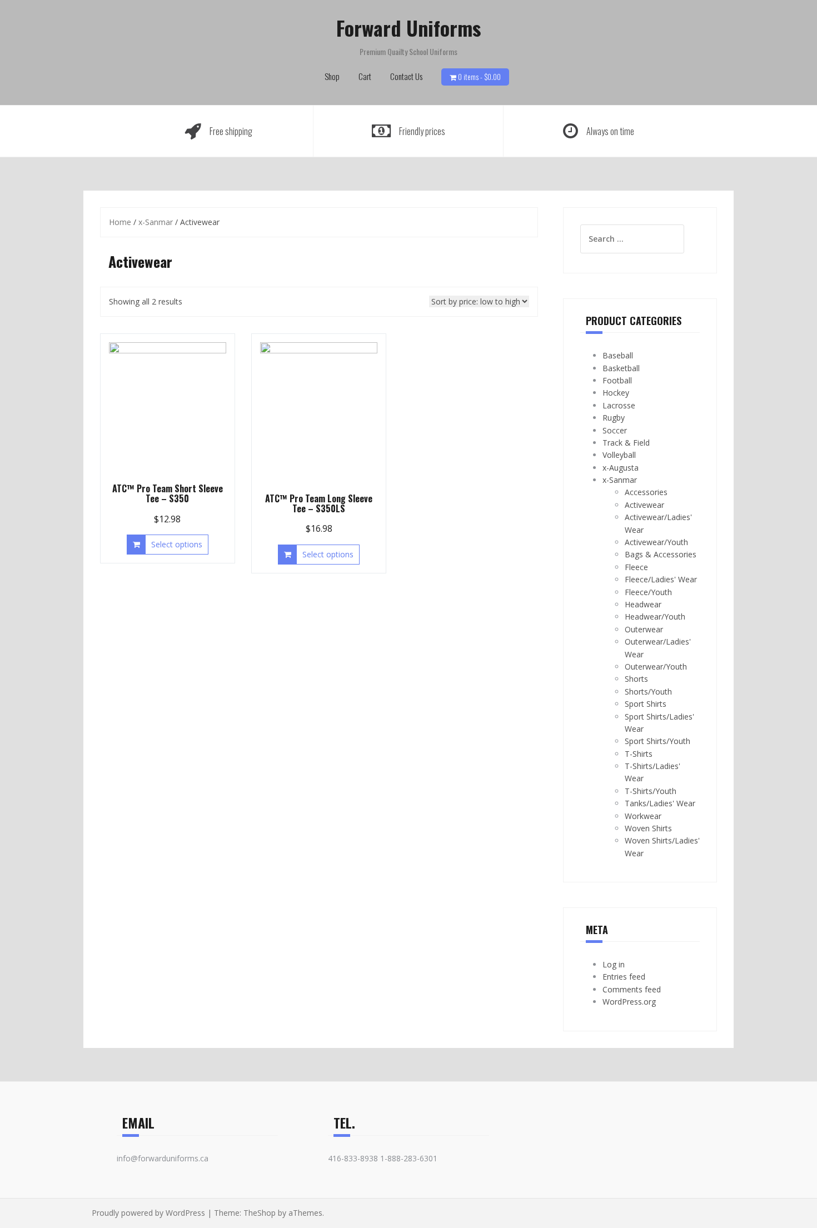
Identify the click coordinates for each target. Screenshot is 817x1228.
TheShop (259, 1212)
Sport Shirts (645, 703)
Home (120, 222)
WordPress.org (629, 1001)
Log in (613, 964)
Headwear (643, 604)
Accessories (646, 492)
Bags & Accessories (660, 554)
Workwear (643, 816)
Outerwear (644, 629)
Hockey (615, 392)
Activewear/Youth (656, 542)
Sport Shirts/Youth (657, 741)
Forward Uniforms (408, 27)
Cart (364, 76)
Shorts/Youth (648, 691)
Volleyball (619, 455)
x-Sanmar (155, 222)
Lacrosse (618, 405)
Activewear (644, 505)
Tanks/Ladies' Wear (660, 803)
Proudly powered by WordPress (148, 1212)
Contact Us (406, 76)
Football (617, 380)
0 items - (479, 76)
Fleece (636, 567)
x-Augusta (620, 467)
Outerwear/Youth (656, 666)
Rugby (613, 417)
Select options (176, 544)
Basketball (621, 368)
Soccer (614, 430)
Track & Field (626, 442)
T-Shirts (638, 753)
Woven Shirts (648, 828)
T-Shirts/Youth (650, 791)
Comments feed (631, 989)
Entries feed (623, 976)
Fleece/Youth (648, 592)
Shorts (636, 678)
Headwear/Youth (655, 616)
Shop (332, 76)
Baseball (617, 355)
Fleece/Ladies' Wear (661, 579)
